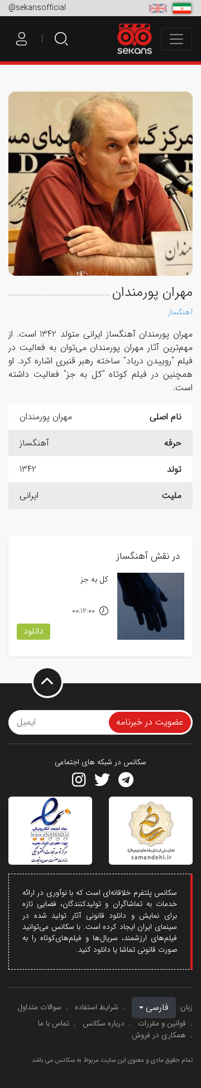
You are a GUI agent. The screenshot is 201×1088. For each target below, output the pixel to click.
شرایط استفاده (96, 1007)
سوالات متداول (39, 1007)
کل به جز (94, 579)
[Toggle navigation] (176, 39)
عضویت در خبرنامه (150, 722)
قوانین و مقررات (162, 1023)
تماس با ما (53, 1023)
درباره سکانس (104, 1023)
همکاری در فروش (159, 1035)
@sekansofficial (37, 8)
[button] (154, 1007)
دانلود (33, 631)
